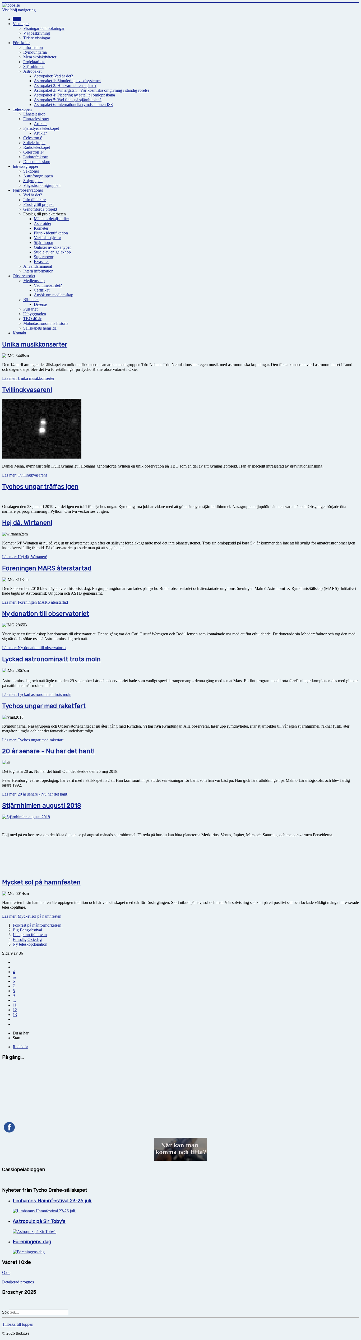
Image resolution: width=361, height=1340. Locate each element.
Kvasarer (41, 261)
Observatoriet (24, 276)
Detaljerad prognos (18, 1282)
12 (15, 1010)
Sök (5, 1312)
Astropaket (32, 71)
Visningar (21, 23)
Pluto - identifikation (51, 233)
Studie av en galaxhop (52, 252)
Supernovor (43, 257)
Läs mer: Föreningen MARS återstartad (35, 602)
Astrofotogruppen (38, 176)
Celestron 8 (32, 138)
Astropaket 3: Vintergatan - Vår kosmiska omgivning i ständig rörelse (91, 90)
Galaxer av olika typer (52, 247)
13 (15, 1014)
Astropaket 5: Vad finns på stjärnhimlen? (67, 100)
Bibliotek (31, 299)
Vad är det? (32, 195)
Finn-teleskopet (36, 119)
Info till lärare (34, 199)
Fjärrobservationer (28, 190)
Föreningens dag (32, 1242)
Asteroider (42, 223)
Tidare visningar (36, 38)
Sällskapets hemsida (40, 328)
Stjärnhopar (43, 242)
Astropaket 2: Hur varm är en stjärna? (65, 85)
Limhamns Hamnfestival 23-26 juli (52, 1201)
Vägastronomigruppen (42, 185)
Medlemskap (34, 280)
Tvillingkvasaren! (27, 390)
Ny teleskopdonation (30, 944)
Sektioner (31, 171)
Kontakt (19, 333)
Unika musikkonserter (34, 344)
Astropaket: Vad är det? (53, 76)
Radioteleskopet (36, 147)
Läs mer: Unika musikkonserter (28, 378)
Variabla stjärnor (47, 237)
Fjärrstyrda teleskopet (41, 128)
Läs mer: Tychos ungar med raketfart (32, 740)
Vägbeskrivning (36, 33)
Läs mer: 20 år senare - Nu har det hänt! (35, 794)
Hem (17, 19)
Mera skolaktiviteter (39, 57)
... (14, 976)
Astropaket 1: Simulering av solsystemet (67, 80)
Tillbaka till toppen (17, 1324)
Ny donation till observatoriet (45, 613)
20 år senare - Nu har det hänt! (48, 751)
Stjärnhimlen (33, 66)
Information (33, 47)
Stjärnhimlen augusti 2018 (41, 805)
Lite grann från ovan (30, 934)
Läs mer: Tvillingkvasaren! (24, 475)
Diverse (40, 304)
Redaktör (20, 1047)
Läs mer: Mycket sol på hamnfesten (31, 916)
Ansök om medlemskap (53, 295)
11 (15, 1005)
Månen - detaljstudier (51, 218)
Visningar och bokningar (43, 28)
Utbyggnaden (34, 314)
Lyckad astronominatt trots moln (51, 659)
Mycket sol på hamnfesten (41, 882)
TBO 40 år (32, 318)
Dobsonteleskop (36, 161)
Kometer (41, 228)
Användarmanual (37, 266)
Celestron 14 (33, 152)
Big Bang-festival (27, 930)
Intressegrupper (25, 166)
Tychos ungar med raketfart (44, 706)
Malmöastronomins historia (45, 323)
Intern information (38, 271)
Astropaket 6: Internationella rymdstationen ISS (73, 104)
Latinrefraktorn (35, 157)
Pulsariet (30, 309)
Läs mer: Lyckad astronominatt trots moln (36, 694)
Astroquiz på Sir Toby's (39, 1221)
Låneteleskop (34, 114)
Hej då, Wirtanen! (27, 522)
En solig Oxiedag (27, 939)
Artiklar (40, 123)
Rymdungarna (35, 52)
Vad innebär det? (48, 285)
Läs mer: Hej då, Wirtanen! (24, 557)
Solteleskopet (34, 142)
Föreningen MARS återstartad (46, 568)
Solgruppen (33, 180)
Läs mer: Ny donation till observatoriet (34, 647)
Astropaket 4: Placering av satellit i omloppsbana (74, 95)
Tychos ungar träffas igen (40, 486)
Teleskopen (22, 109)
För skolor (21, 42)
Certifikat (41, 290)
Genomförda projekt (40, 209)
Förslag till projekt (38, 204)
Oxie (6, 1272)
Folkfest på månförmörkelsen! (38, 925)
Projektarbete (34, 61)
